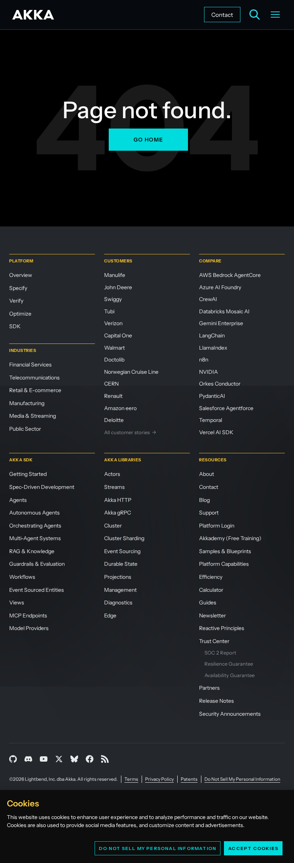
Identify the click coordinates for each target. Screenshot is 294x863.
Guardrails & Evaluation (37, 563)
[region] (147, 826)
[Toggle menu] (275, 14)
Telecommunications (34, 377)
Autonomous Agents (34, 512)
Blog (204, 500)
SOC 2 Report (220, 653)
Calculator (211, 589)
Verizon (113, 323)
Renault (113, 395)
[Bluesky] (74, 759)
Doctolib (114, 359)
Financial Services (30, 364)
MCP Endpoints (28, 615)
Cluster (113, 525)
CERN (111, 383)
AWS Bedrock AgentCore (230, 275)
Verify (16, 300)
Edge (110, 615)
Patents (189, 779)
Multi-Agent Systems (35, 538)
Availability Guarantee (229, 675)
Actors (112, 474)
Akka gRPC (117, 512)
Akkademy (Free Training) (230, 538)
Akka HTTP (117, 500)
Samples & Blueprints (225, 551)
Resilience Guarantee (228, 664)
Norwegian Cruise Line (131, 371)
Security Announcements (230, 713)
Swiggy (113, 299)
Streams (114, 487)
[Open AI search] (254, 14)
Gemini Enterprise (221, 323)
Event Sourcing (122, 551)
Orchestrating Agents (35, 525)
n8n (203, 359)
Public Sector (25, 428)
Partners (209, 687)
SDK (15, 326)
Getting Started (28, 474)
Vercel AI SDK (216, 432)
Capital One (118, 335)
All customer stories (130, 432)
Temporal (210, 420)
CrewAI (208, 299)
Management (120, 589)
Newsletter (212, 615)
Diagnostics (118, 602)
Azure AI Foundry (220, 287)
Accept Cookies (253, 848)
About (206, 474)
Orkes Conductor (219, 383)
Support (209, 512)
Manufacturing (26, 403)
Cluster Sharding (124, 538)
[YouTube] (43, 759)
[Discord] (28, 759)
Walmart (114, 347)
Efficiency (210, 576)
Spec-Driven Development (41, 487)
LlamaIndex (213, 347)
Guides (207, 602)
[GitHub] (13, 759)
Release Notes (216, 700)
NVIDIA (208, 371)
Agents (18, 500)
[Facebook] (89, 759)
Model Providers (29, 628)
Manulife (114, 275)
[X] (59, 759)
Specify (18, 288)
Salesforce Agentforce (226, 408)
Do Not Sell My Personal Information (157, 848)
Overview (20, 275)
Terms (131, 779)
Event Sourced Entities (36, 589)
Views (16, 602)
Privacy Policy (159, 779)
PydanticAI (212, 395)
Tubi (109, 311)
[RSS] (105, 759)
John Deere (118, 287)
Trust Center (214, 641)
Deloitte (114, 420)
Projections (117, 576)
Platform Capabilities (224, 563)
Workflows (22, 576)
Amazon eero (120, 408)
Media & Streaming (32, 415)
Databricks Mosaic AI (224, 311)
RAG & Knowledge (31, 551)
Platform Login (216, 525)
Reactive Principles (221, 628)
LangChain (212, 335)
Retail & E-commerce (35, 390)
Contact (222, 14)
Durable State (120, 563)
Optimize (20, 313)
